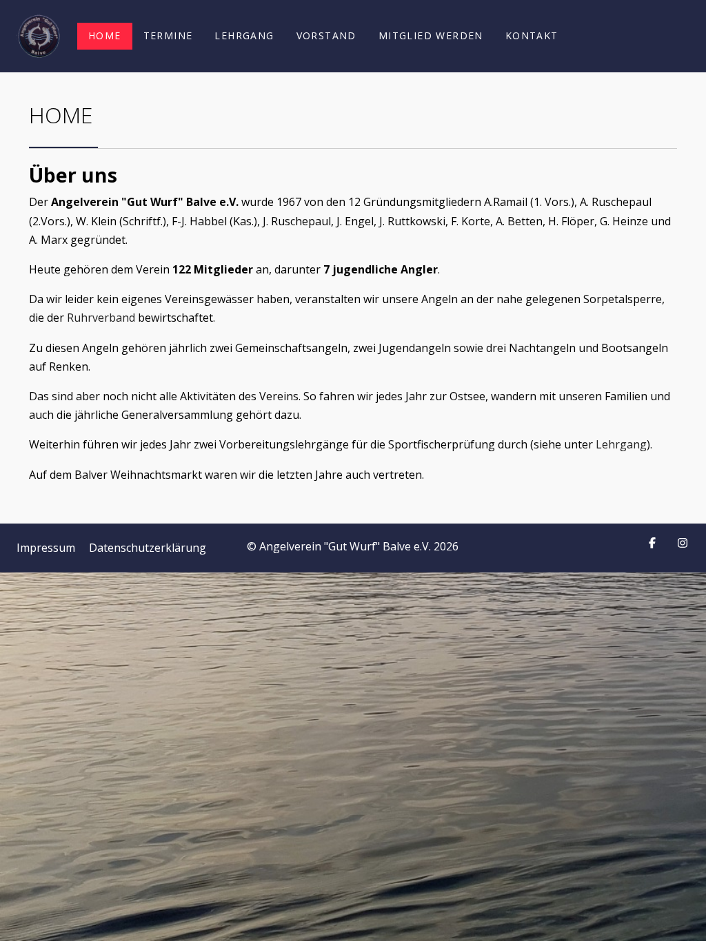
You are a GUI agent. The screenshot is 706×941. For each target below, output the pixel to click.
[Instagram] (682, 542)
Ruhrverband (101, 317)
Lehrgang (621, 444)
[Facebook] (652, 542)
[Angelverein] (39, 36)
